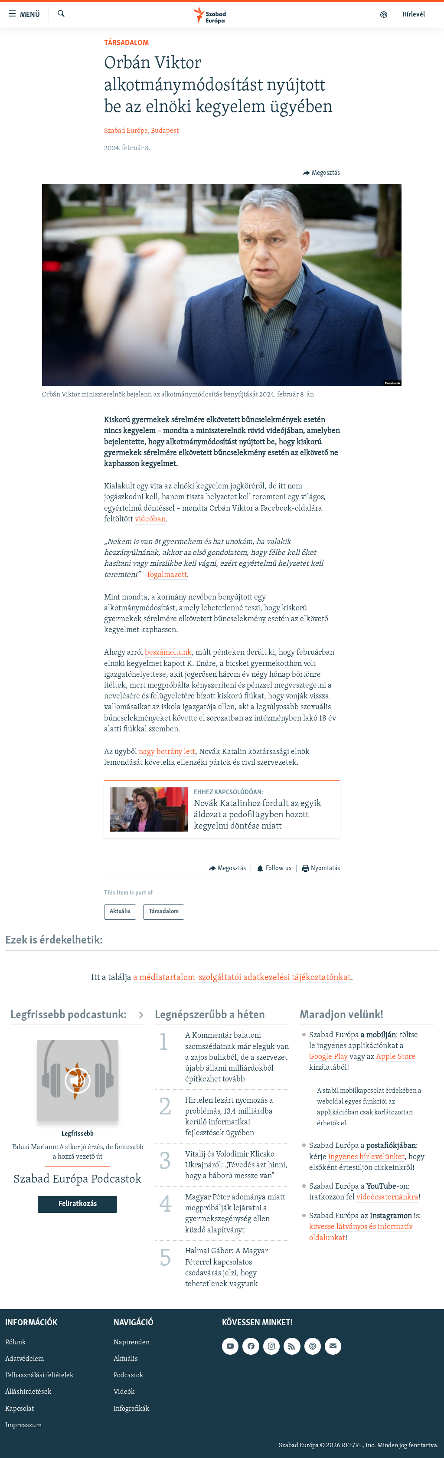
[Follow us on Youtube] (230, 1346)
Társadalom (126, 43)
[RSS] (292, 1346)
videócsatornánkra (387, 1198)
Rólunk (15, 1342)
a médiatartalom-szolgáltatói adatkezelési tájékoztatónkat (242, 977)
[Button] (321, 173)
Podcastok (128, 1376)
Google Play (328, 1057)
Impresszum (23, 1425)
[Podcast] (312, 1346)
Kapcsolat (19, 1409)
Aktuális (126, 1359)
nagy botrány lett (167, 752)
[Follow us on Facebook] (250, 1346)
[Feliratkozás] (333, 1346)
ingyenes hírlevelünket (366, 1157)
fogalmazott (167, 575)
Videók (124, 1392)
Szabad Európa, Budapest (141, 131)
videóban (150, 520)
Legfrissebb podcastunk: (68, 1015)
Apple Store (395, 1057)
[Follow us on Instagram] (271, 1346)
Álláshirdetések (28, 1392)
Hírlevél (413, 14)
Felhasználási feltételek (39, 1376)
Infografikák (131, 1409)
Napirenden (132, 1342)
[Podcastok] (384, 15)
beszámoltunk (168, 653)
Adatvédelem (24, 1359)
